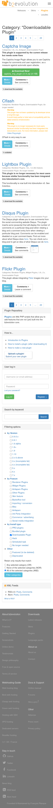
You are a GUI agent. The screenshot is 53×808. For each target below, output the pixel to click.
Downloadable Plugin (35, 50)
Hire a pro (33, 701)
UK (7, 742)
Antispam (22, 50)
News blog (6, 783)
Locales (44, 14)
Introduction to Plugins (18, 340)
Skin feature (38, 168)
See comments (21, 81)
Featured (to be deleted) (23, 552)
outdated (8, 152)
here (26, 239)
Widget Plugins (31, 272)
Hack (14, 538)
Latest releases (35, 620)
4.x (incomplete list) (21, 464)
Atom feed (11, 797)
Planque (42, 803)
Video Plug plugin (14, 133)
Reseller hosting (9, 735)
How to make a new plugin (20, 347)
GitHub (10, 756)
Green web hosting (10, 708)
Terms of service (9, 674)
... (35, 37)
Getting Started (9, 633)
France (14, 742)
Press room (33, 722)
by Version (12, 433)
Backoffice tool (18, 499)
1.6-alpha (16, 443)
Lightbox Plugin (16, 164)
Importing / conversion (22, 503)
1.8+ (13, 50)
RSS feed (11, 790)
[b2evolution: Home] (20, 3)
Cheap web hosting (10, 701)
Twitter (10, 763)
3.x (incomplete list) (21, 461)
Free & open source (11, 667)
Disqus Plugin (15, 213)
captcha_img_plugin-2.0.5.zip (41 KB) (21, 72)
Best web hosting (9, 695)
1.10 (14, 454)
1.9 (31, 168)
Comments (27, 591)
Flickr (31, 278)
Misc (14, 506)
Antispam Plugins (20, 489)
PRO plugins (17, 527)
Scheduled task (19, 541)
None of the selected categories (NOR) (24, 567)
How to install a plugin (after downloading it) (27, 343)
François (34, 803)
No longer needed (27, 170)
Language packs (35, 640)
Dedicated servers (10, 728)
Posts (18, 591)
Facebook (11, 770)
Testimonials (7, 653)
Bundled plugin (19, 531)
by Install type (14, 524)
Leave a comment (23, 288)
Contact (31, 659)
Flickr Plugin (13, 269)
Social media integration (23, 520)
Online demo (8, 647)
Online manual (34, 688)
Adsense (32, 715)
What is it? (6, 620)
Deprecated (17, 555)
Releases (22, 10)
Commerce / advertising (23, 517)
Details (7, 81)
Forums (31, 695)
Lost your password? (12, 390)
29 (41, 37)
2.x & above (17, 457)
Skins (33, 10)
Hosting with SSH (10, 715)
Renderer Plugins (18, 104)
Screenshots (7, 640)
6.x (13, 471)
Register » (42, 396)
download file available (13, 89)
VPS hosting (7, 722)
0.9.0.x (15, 436)
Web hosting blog (10, 688)
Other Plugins (18, 492)
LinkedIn (11, 776)
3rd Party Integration (22, 217)
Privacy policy (34, 728)
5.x (17, 50)
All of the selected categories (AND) (23, 570)
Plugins (44, 10)
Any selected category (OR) (19, 564)
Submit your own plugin (16, 355)
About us (32, 652)
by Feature (12, 478)
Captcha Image (16, 46)
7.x (13, 475)
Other (10, 548)
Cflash (8, 101)
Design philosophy (10, 660)
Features (6, 626)
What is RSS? (9, 598)
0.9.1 (14, 440)
